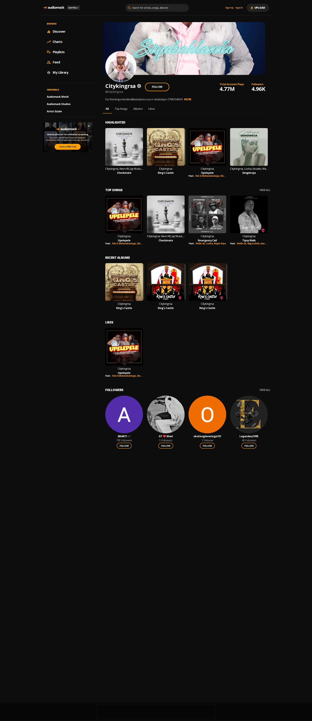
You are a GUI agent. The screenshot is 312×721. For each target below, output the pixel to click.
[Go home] (53, 7)
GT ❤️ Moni (166, 436)
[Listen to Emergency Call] (207, 214)
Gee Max (265, 243)
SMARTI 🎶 (124, 436)
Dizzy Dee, (226, 175)
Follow (157, 87)
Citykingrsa (165, 168)
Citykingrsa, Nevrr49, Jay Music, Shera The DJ (124, 168)
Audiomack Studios (59, 104)
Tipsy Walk (249, 240)
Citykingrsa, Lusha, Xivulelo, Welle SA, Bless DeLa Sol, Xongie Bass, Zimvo (249, 168)
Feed (56, 62)
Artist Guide (54, 111)
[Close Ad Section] (88, 126)
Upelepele (207, 173)
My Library (60, 72)
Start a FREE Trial (67, 146)
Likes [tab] (151, 109)
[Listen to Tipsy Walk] (249, 214)
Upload (259, 7)
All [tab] (107, 109)
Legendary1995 (249, 436)
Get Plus (73, 7)
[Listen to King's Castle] (166, 147)
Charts (57, 42)
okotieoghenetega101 (207, 436)
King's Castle (166, 173)
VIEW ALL (265, 190)
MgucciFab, (253, 243)
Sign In (239, 8)
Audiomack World (58, 96)
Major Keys (220, 243)
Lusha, (210, 243)
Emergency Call (207, 240)
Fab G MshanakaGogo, (207, 175)
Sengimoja (249, 173)
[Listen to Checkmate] (124, 147)
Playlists (59, 52)
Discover (59, 31)
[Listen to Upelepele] (207, 147)
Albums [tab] (138, 109)
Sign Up (229, 8)
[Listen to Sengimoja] (249, 147)
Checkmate (124, 173)
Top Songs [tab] (121, 109)
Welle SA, (201, 243)
